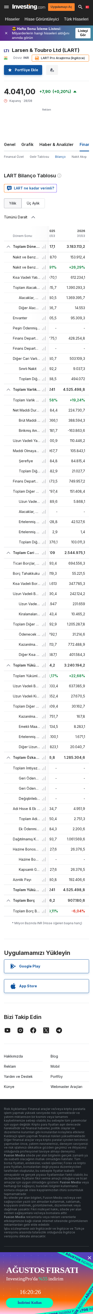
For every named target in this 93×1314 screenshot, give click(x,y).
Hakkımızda (13, 1056)
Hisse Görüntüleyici (42, 19)
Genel (9, 144)
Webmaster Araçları (66, 1086)
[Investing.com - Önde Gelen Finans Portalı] (28, 7)
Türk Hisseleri (76, 19)
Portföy (57, 1076)
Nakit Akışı (79, 157)
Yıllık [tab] (12, 203)
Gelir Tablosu (39, 157)
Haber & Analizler (56, 144)
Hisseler (12, 19)
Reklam (10, 1066)
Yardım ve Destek (18, 1076)
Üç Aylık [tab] (33, 203)
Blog (54, 1056)
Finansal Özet (14, 157)
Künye (9, 1086)
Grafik (27, 144)
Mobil (55, 1066)
